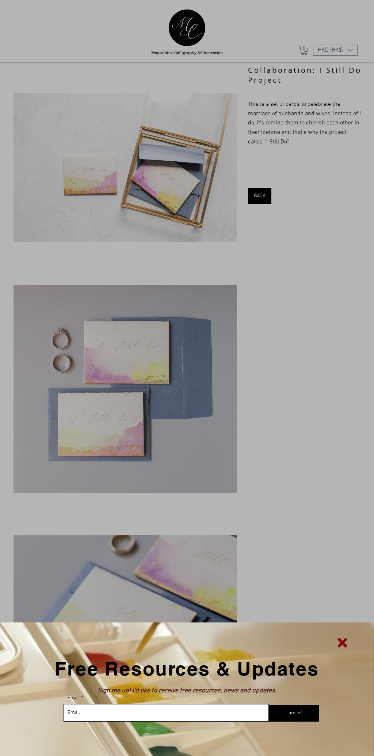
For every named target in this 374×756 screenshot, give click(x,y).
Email (74, 698)
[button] (342, 642)
